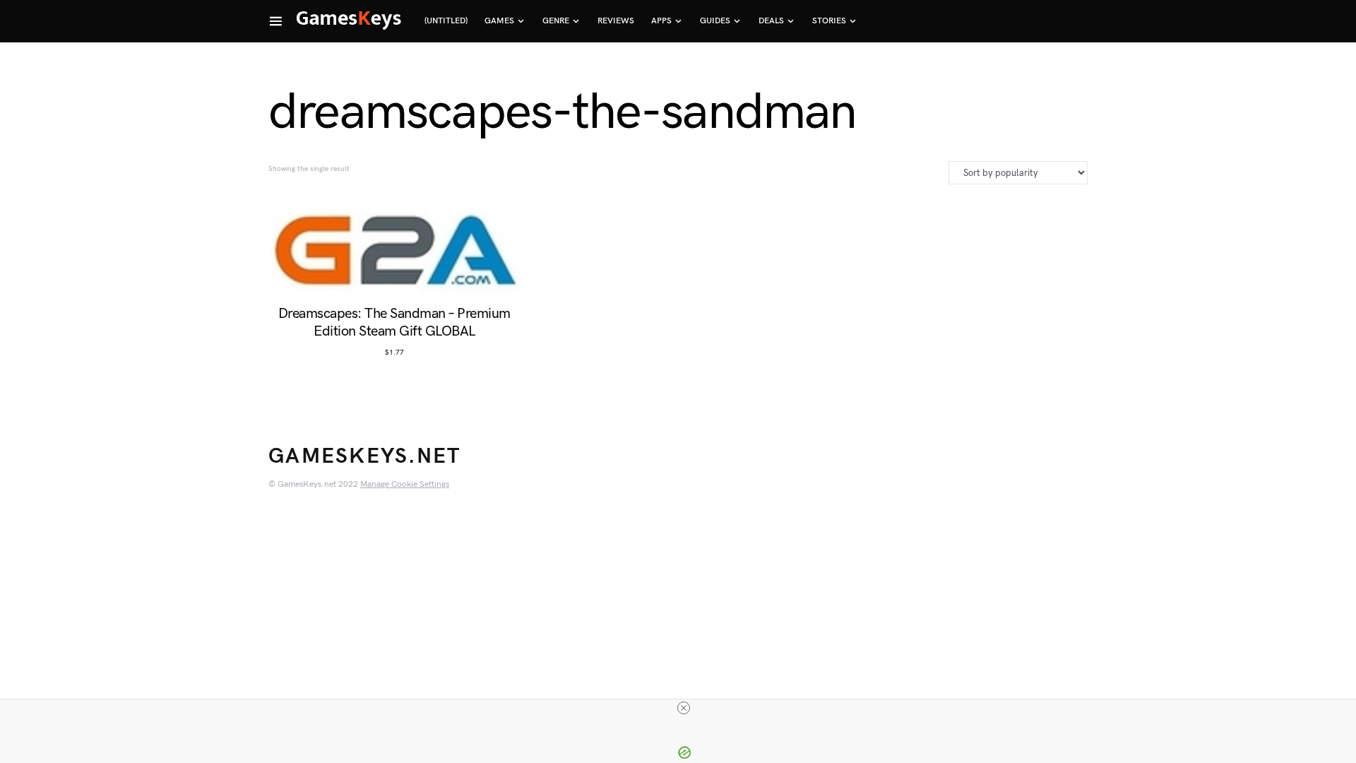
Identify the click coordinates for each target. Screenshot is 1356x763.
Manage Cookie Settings (404, 484)
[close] (683, 708)
